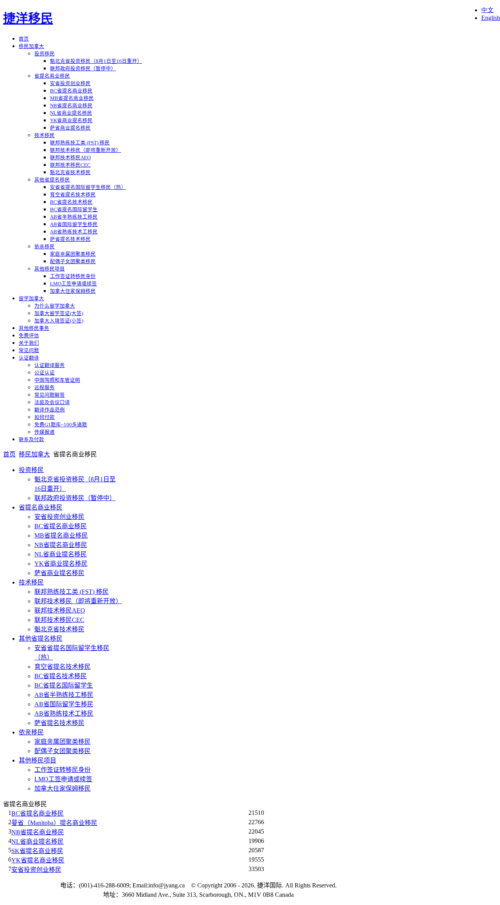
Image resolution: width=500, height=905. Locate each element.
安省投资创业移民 (36, 869)
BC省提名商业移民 (37, 813)
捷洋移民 (28, 18)
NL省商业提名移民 (37, 841)
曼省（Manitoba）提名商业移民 (54, 822)
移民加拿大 (34, 454)
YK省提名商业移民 (37, 860)
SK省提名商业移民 (37, 851)
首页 (9, 454)
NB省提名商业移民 (37, 832)
